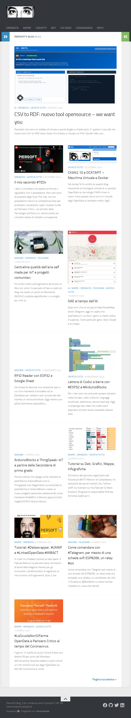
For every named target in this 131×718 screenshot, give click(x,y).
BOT (53, 27)
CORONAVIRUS (84, 27)
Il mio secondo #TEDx (30, 182)
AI (15, 107)
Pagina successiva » (104, 679)
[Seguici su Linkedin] (122, 705)
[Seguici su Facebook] (105, 705)
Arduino (18, 258)
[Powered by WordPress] (18, 711)
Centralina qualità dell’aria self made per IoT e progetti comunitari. (36, 272)
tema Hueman (43, 711)
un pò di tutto (38, 107)
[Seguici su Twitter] (116, 705)
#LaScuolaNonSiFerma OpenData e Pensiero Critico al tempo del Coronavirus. (37, 641)
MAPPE (27, 27)
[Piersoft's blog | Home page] (20, 12)
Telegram (43, 258)
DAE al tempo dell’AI (83, 301)
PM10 (100, 27)
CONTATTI (41, 27)
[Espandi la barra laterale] (6, 37)
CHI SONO (65, 27)
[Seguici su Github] (111, 705)
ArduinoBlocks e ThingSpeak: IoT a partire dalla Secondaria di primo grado (38, 465)
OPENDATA (12, 27)
